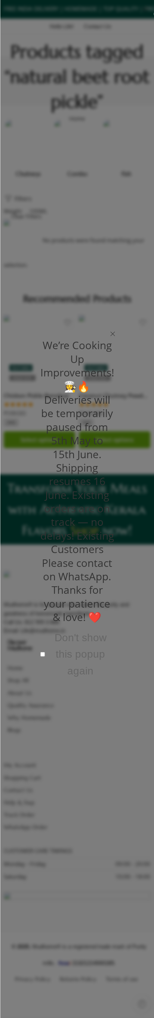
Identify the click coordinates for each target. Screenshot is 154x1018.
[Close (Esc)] (113, 334)
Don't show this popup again (81, 654)
